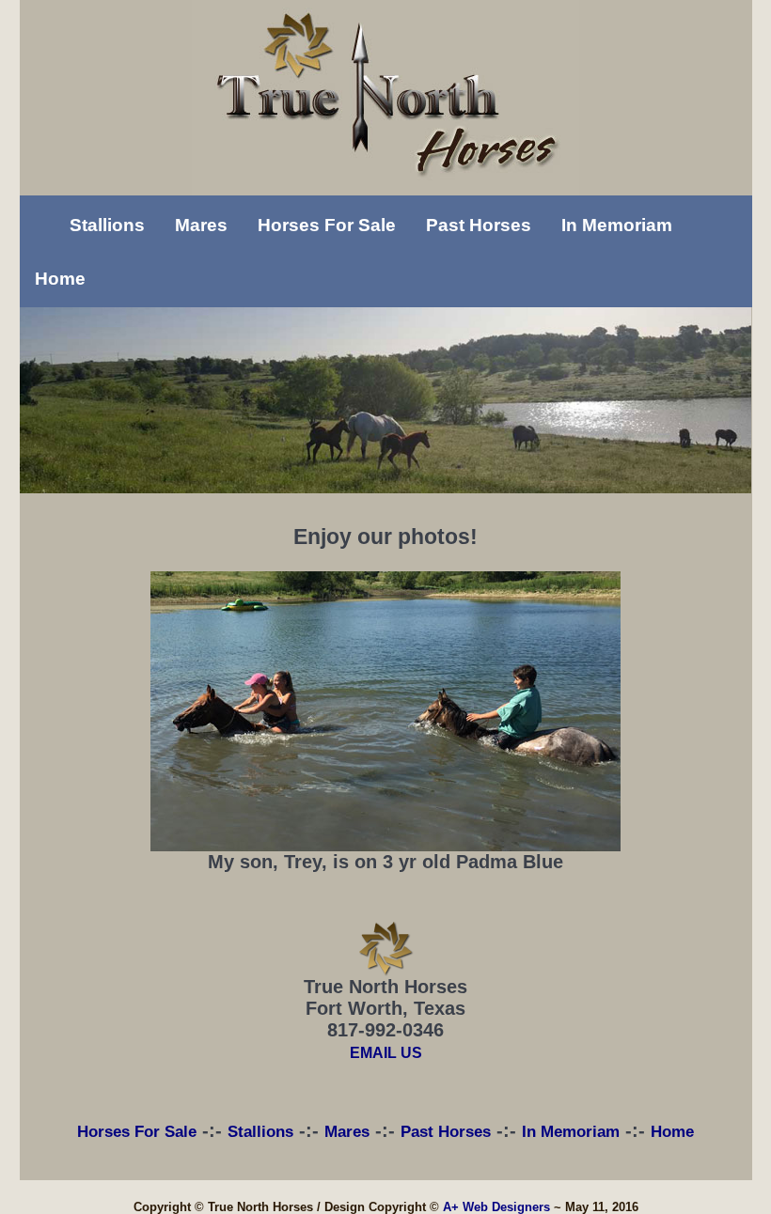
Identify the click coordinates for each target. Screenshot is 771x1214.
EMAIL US (386, 1053)
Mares (201, 225)
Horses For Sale (327, 225)
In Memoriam (616, 225)
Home (60, 278)
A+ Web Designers (496, 1207)
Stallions (107, 225)
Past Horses (478, 225)
